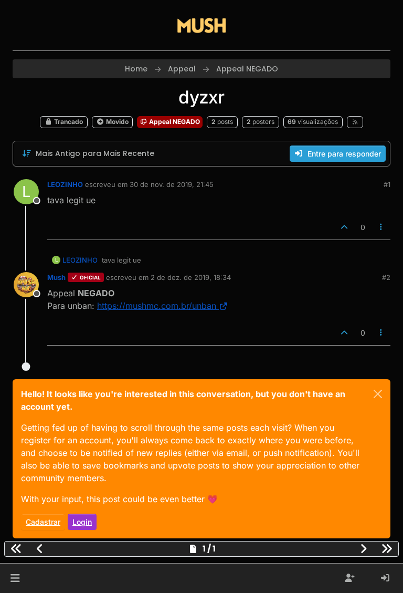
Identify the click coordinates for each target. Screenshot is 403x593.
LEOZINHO (65, 184)
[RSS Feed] (355, 122)
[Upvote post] (344, 227)
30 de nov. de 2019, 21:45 (172, 184)
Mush (56, 277)
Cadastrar (43, 521)
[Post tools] (381, 227)
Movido (116, 122)
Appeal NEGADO (173, 122)
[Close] (377, 394)
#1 (387, 184)
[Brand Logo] (201, 25)
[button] (15, 578)
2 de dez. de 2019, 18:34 (191, 277)
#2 (386, 277)
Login (82, 521)
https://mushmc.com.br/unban (156, 305)
